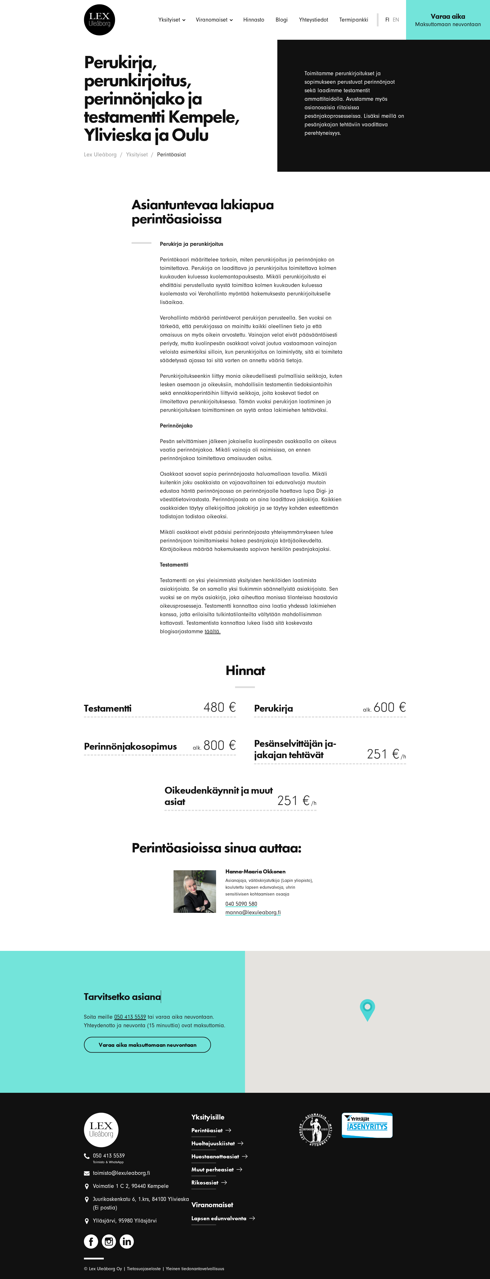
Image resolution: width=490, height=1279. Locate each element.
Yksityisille (208, 1116)
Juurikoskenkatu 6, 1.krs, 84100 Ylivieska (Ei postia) (141, 1203)
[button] (367, 1010)
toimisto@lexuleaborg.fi (121, 1173)
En (396, 19)
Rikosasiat (204, 1182)
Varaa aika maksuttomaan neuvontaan (147, 1044)
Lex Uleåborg (100, 154)
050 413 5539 (130, 1016)
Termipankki (353, 19)
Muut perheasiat (212, 1169)
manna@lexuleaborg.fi (253, 912)
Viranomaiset (211, 19)
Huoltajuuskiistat (213, 1143)
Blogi (282, 19)
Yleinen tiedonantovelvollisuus (195, 1268)
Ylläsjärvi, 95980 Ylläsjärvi (125, 1220)
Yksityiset (169, 19)
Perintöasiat (207, 1130)
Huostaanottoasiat (215, 1156)
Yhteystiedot (313, 19)
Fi (387, 19)
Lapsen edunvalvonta (218, 1218)
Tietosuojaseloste (144, 1268)
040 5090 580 (241, 904)
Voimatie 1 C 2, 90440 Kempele (131, 1186)
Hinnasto (253, 19)
